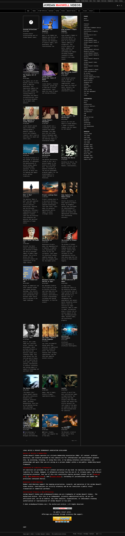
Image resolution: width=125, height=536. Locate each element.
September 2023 (88, 148)
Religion (86, 119)
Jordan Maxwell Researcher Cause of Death (49, 78)
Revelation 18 (47, 240)
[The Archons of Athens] (69, 233)
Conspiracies (88, 104)
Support (86, 87)
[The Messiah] (69, 420)
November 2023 (88, 146)
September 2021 (88, 157)
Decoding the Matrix (68, 158)
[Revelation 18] (50, 233)
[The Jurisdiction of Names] (69, 272)
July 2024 (87, 141)
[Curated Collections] (31, 22)
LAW (85, 113)
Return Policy (88, 80)
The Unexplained (89, 126)
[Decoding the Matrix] (69, 150)
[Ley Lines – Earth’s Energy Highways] (50, 330)
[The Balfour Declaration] (50, 148)
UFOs (85, 128)
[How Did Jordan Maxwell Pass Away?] (69, 67)
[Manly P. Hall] (31, 330)
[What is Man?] (31, 187)
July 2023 (87, 150)
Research (86, 120)
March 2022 (87, 153)
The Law (86, 93)
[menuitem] (28, 10)
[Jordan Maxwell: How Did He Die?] (69, 110)
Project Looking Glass (49, 195)
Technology (87, 122)
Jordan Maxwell (88, 38)
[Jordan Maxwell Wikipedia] (50, 112)
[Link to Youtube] (118, 6)
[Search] (97, 10)
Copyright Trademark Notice (92, 27)
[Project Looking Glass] (50, 187)
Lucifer (63, 388)
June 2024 (87, 143)
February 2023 (88, 152)
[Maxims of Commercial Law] (31, 272)
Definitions (87, 29)
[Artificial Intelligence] (69, 329)
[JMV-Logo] (62, 5)
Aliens (86, 100)
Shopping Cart (88, 82)
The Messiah (65, 428)
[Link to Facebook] (120, 6)
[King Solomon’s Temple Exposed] (69, 22)
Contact (86, 25)
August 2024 (87, 139)
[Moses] (50, 420)
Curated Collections (30, 29)
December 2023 (88, 144)
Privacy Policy (88, 75)
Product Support (89, 78)
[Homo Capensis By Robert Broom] (69, 187)
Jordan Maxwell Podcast (91, 53)
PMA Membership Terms (36, 476)
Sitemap (86, 84)
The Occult (87, 124)
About (85, 18)
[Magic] (50, 381)
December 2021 (88, 155)
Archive (86, 20)
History (86, 108)
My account (87, 73)
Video (85, 95)
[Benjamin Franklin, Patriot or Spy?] (50, 272)
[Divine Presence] (31, 148)
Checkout (86, 24)
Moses (44, 428)
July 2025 (87, 135)
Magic (44, 388)
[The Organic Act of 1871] (31, 68)
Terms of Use (88, 89)
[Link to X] (122, 6)
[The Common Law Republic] (50, 22)
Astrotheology (27, 428)
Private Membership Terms (92, 77)
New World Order (89, 117)
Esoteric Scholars (89, 106)
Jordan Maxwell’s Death (91, 69)
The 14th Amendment (90, 91)
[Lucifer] (69, 381)
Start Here (87, 86)
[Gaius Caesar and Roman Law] (31, 233)
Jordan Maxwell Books (90, 40)
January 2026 (88, 133)
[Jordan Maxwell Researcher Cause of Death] (50, 69)
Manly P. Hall (27, 337)
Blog (85, 22)
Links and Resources (90, 71)
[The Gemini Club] (31, 381)
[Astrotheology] (31, 420)
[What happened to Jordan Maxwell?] (31, 112)
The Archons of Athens (68, 240)
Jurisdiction (88, 111)
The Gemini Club (28, 388)
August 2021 (87, 159)
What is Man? (27, 195)
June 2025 (87, 137)
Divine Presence (28, 153)
